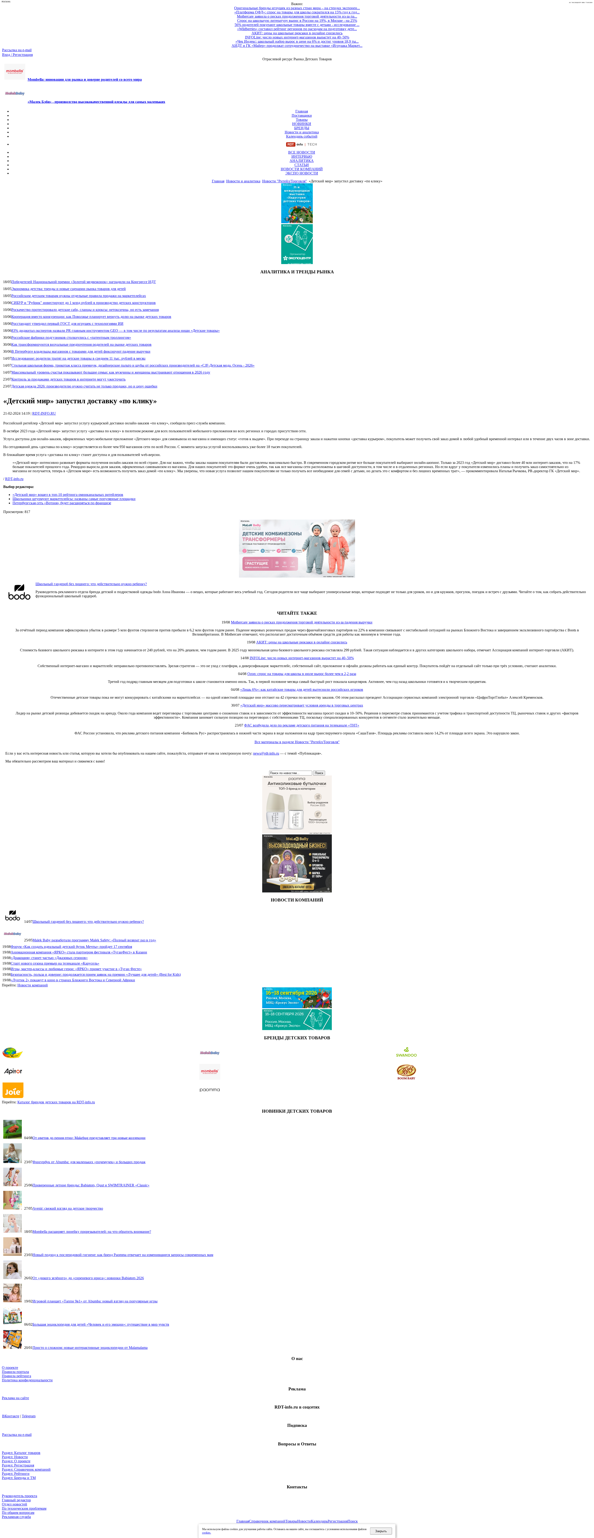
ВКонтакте (10, 1416)
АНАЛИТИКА (302, 161)
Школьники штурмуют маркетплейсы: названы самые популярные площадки (74, 499)
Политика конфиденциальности (27, 1380)
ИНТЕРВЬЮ (301, 156)
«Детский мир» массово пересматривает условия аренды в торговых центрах (301, 705)
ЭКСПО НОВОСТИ (301, 173)
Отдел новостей (14, 1504)
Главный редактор (16, 1500)
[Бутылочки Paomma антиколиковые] (297, 832)
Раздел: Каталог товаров (21, 1453)
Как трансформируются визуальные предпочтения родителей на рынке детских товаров (81, 344)
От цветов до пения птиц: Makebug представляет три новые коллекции (88, 1138)
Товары (302, 120)
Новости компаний (32, 985)
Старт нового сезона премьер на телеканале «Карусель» (55, 963)
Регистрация (338, 1521)
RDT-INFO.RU (44, 413)
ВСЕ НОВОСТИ (301, 152)
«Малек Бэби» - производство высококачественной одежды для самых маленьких (96, 101)
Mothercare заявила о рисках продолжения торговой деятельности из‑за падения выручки (301, 622)
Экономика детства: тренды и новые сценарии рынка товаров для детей (68, 289)
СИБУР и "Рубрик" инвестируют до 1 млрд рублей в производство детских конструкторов (83, 303)
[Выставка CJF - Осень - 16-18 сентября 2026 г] (297, 1029)
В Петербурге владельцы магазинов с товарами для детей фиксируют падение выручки (80, 351)
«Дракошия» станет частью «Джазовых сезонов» (49, 958)
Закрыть (381, 1531)
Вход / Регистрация (17, 55)
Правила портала (15, 1372)
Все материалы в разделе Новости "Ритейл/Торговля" (297, 742)
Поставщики (302, 115)
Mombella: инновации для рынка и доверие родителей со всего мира (85, 79)
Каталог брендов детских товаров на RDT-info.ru (56, 1102)
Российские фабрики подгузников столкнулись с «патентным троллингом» (71, 337)
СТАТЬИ (301, 165)
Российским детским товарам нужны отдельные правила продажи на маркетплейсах (78, 296)
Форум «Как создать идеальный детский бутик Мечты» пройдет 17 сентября (71, 947)
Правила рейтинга (16, 1376)
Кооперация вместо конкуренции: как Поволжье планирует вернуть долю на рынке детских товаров (91, 317)
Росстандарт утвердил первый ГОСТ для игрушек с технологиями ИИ (67, 324)
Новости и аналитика (302, 132)
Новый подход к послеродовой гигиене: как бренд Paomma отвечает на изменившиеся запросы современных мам (122, 1255)
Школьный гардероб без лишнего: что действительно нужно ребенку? (91, 584)
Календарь (319, 1521)
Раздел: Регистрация (18, 1465)
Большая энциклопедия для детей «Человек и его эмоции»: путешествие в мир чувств (100, 1324)
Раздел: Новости (15, 1457)
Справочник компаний (267, 1521)
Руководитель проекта (19, 1496)
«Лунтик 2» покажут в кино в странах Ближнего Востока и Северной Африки (73, 980)
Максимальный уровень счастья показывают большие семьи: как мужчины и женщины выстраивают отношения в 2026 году (110, 372)
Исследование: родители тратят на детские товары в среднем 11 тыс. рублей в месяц (78, 358)
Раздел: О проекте (16, 1461)
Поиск (353, 1521)
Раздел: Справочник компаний (26, 1469)
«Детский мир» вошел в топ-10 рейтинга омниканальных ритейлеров (68, 495)
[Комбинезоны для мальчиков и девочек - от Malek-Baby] (297, 576)
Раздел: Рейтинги (15, 1474)
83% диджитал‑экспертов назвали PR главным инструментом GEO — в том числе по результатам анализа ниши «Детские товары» (115, 331)
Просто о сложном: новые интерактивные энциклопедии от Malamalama (90, 1348)
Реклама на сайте (15, 1398)
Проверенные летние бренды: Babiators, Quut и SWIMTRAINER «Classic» (90, 1185)
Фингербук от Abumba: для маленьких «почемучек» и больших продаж (88, 1162)
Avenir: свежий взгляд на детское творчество (67, 1208)
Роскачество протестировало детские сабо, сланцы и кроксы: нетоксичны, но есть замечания (85, 310)
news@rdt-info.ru (266, 753)
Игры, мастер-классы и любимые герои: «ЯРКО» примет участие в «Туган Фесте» (76, 969)
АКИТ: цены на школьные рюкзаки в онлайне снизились (301, 642)
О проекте (10, 1368)
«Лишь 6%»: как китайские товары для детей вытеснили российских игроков (301, 689)
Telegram (29, 1416)
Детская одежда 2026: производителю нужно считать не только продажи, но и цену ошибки (84, 386)
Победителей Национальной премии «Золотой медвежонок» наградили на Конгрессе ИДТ (83, 282)
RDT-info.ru (14, 479)
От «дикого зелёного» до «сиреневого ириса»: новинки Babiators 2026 (88, 1278)
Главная (301, 111)
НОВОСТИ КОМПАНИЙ (302, 169)
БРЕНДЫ (301, 128)
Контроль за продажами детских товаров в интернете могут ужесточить (68, 379)
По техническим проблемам (24, 1508)
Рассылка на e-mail (17, 50)
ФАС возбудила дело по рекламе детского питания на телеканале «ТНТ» (301, 725)
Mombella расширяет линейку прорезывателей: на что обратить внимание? (91, 1232)
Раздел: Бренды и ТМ (19, 1478)
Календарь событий (301, 136)
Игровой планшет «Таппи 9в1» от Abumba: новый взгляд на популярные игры (95, 1301)
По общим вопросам (18, 1513)
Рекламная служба (16, 1517)
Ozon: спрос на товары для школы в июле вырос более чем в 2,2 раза (301, 674)
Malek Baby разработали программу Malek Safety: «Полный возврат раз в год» (94, 940)
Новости (304, 1521)
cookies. (206, 1532)
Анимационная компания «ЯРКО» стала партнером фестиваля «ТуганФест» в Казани (79, 952)
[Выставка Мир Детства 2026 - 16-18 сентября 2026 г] (297, 1007)
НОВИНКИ (301, 124)
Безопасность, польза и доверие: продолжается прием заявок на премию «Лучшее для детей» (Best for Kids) (96, 974)
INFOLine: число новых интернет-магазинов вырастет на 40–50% (302, 658)
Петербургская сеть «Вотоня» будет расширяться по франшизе (62, 503)
